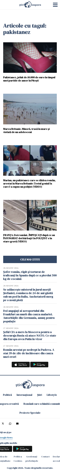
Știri (39, 395)
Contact (45, 456)
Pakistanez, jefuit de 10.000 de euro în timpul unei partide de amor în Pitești (29, 79)
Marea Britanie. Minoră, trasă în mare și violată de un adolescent (26, 130)
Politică (7, 395)
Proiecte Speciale (30, 412)
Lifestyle (52, 395)
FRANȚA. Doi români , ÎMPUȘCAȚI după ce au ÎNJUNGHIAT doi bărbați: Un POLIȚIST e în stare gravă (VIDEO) (29, 238)
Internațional (24, 395)
